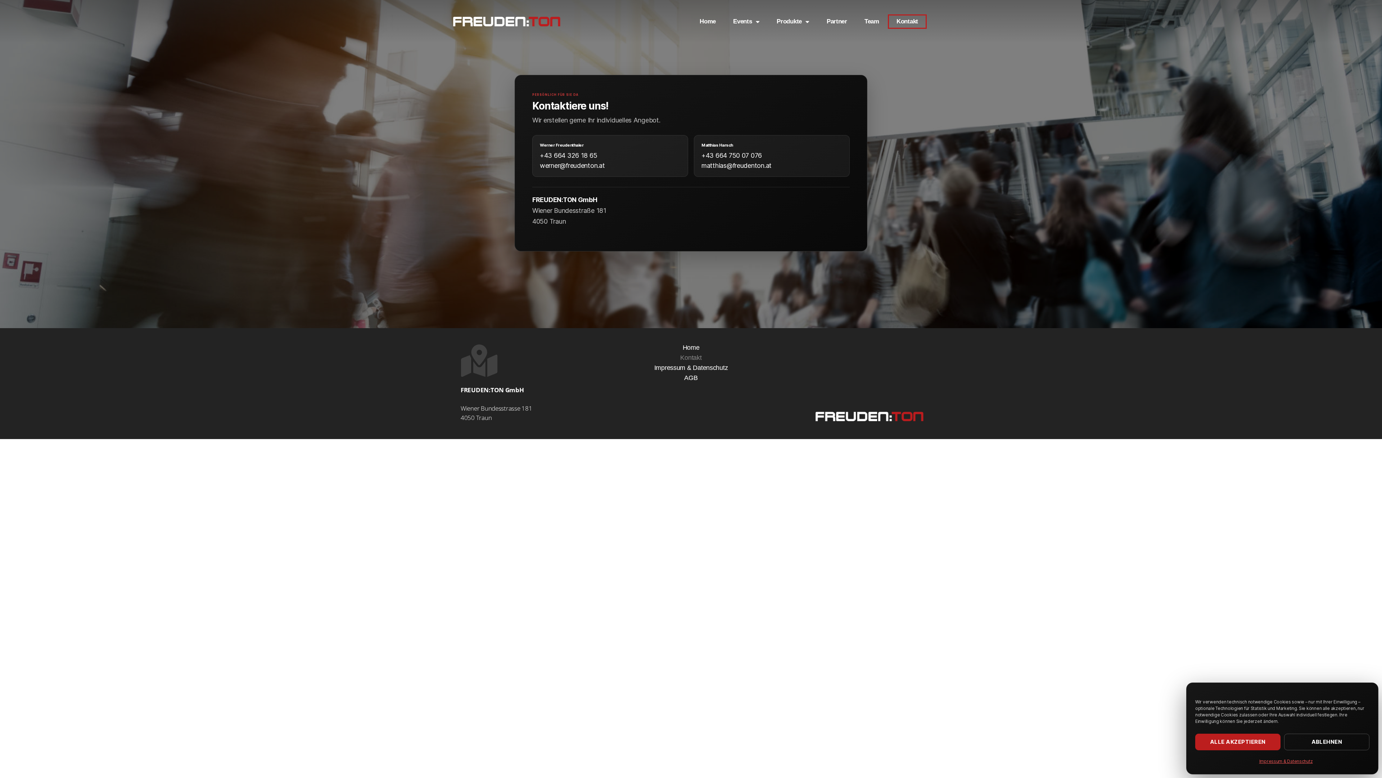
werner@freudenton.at (572, 165)
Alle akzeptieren (1238, 741)
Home (708, 21)
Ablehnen (1326, 741)
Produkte (789, 21)
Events (742, 21)
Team (871, 21)
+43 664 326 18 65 (568, 155)
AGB (690, 377)
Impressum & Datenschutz (1286, 761)
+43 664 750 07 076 (731, 155)
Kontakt (907, 21)
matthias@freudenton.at (736, 165)
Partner (837, 21)
